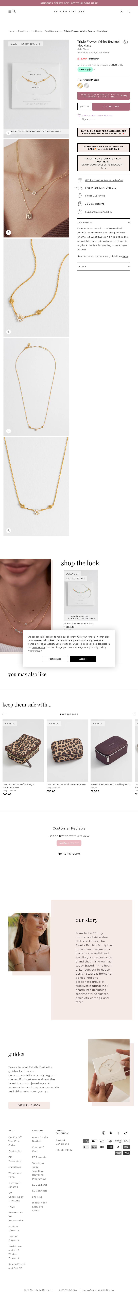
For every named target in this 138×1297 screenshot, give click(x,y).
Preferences (55, 659)
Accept (83, 659)
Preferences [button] (35, 651)
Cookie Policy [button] (38, 647)
